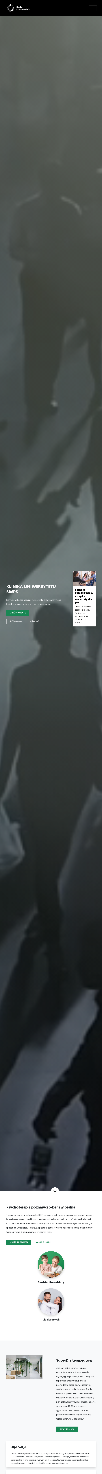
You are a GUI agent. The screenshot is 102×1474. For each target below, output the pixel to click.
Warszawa (17, 621)
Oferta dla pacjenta (19, 1242)
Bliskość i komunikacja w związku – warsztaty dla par (84, 596)
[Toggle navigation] (93, 8)
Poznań (35, 621)
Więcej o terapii (43, 1242)
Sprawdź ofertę (67, 1429)
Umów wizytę (18, 612)
